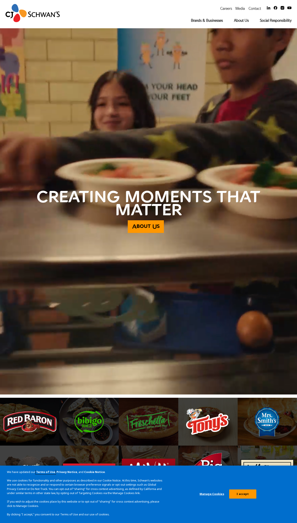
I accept (243, 494)
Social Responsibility (276, 20)
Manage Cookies (212, 494)
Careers (226, 8)
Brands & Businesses (207, 20)
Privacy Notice (67, 472)
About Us (241, 20)
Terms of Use (45, 472)
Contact (255, 8)
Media (240, 8)
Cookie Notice (94, 472)
